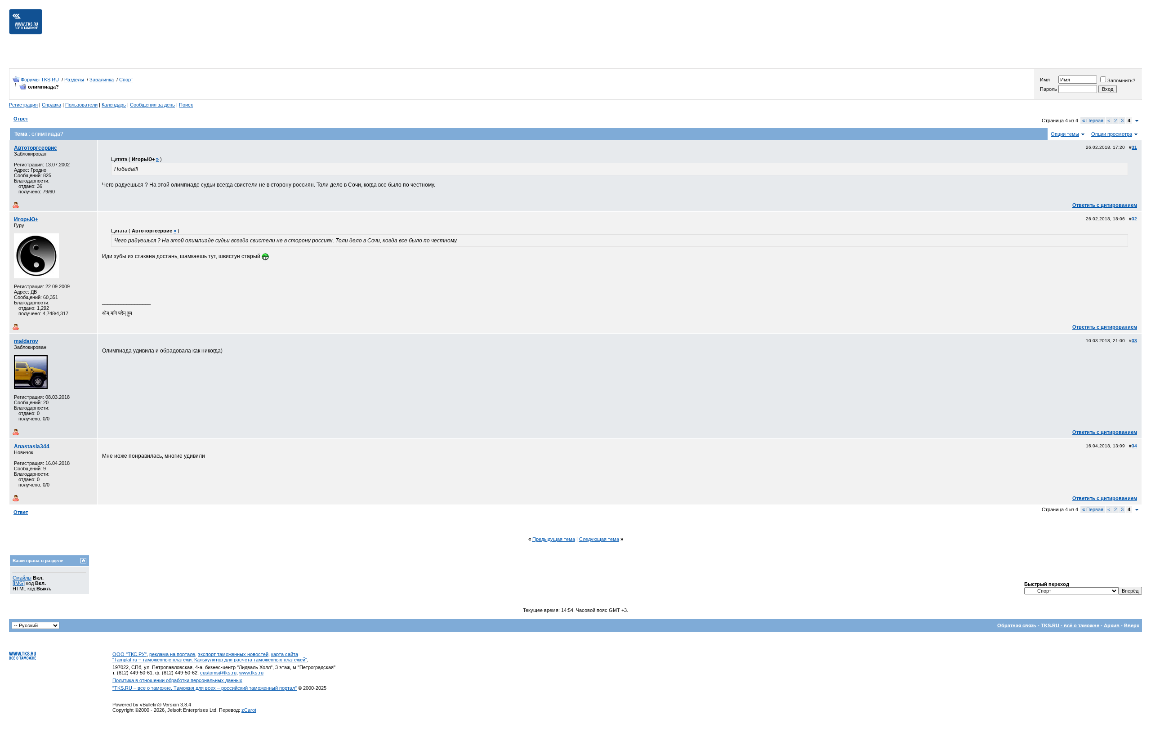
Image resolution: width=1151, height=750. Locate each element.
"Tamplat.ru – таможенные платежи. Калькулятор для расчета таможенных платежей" (209, 659)
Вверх (1131, 625)
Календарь (114, 104)
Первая (1092, 120)
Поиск (186, 104)
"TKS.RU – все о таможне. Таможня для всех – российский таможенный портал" (204, 688)
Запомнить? (1121, 80)
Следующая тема (599, 539)
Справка (51, 104)
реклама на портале (172, 654)
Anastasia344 (31, 446)
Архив (1112, 625)
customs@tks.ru (218, 672)
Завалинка (101, 79)
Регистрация (23, 104)
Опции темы (1065, 134)
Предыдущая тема (553, 539)
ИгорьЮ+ (26, 219)
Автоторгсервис (35, 148)
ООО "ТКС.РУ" (129, 654)
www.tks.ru (251, 672)
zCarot (248, 710)
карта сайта (284, 654)
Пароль (1048, 89)
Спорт (126, 79)
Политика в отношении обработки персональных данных (177, 680)
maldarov (26, 341)
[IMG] (19, 583)
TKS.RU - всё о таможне (1070, 625)
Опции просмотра (1111, 134)
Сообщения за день (152, 104)
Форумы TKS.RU (40, 79)
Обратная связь (1016, 625)
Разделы (74, 79)
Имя (1045, 79)
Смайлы (22, 577)
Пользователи (81, 104)
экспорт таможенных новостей (233, 654)
